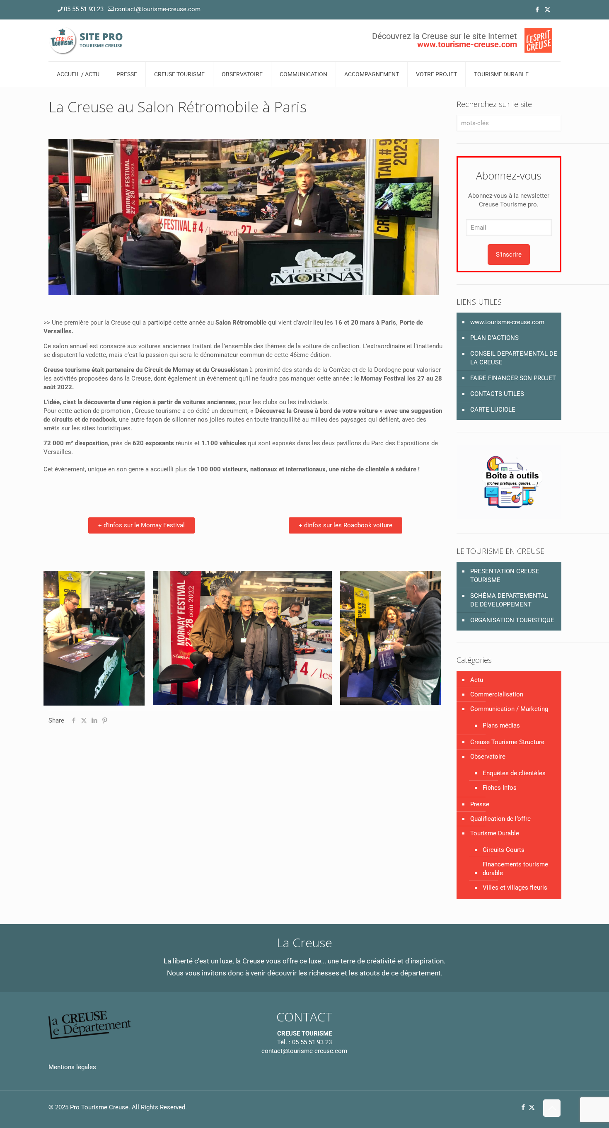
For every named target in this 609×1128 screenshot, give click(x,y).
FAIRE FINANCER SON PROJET (513, 378)
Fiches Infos (500, 787)
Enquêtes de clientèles (514, 773)
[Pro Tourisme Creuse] (86, 40)
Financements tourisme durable (515, 869)
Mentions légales (72, 1067)
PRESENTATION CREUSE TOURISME (504, 576)
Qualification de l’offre (500, 818)
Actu (476, 680)
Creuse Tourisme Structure (507, 742)
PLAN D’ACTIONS (494, 338)
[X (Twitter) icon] (547, 9)
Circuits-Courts (503, 850)
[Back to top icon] (552, 1108)
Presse (479, 804)
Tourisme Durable (494, 833)
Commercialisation (496, 694)
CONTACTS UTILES (497, 394)
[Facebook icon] (537, 9)
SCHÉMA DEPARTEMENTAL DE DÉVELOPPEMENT (509, 600)
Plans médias (501, 725)
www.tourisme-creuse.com (507, 322)
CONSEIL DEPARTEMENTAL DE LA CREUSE (513, 358)
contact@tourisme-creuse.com (158, 9)
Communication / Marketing (509, 709)
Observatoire (487, 756)
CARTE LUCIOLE (492, 409)
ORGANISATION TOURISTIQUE (512, 620)
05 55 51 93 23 (84, 9)
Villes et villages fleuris (515, 887)
